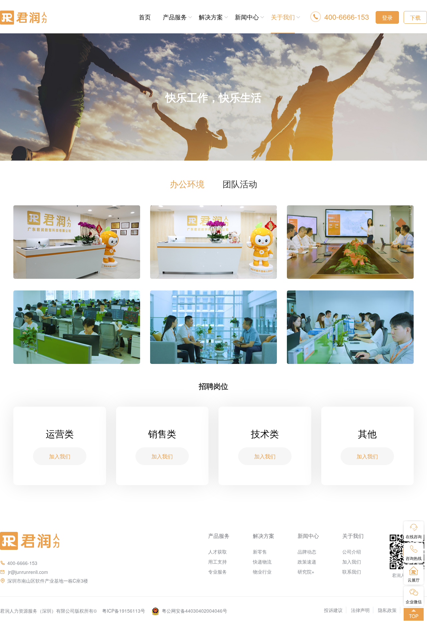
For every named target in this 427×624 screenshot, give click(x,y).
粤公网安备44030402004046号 (194, 610)
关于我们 (283, 16)
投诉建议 (333, 610)
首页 (145, 16)
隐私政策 (387, 610)
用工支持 (217, 561)
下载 (415, 17)
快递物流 (262, 561)
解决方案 (211, 16)
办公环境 (187, 183)
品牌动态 (307, 551)
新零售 (260, 551)
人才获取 (217, 551)
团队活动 (240, 183)
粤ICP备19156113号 (123, 610)
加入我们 (351, 561)
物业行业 (262, 571)
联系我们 (351, 571)
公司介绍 (351, 551)
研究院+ (306, 571)
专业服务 (217, 571)
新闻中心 (247, 16)
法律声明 (360, 610)
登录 (387, 17)
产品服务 (175, 16)
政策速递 (307, 561)
